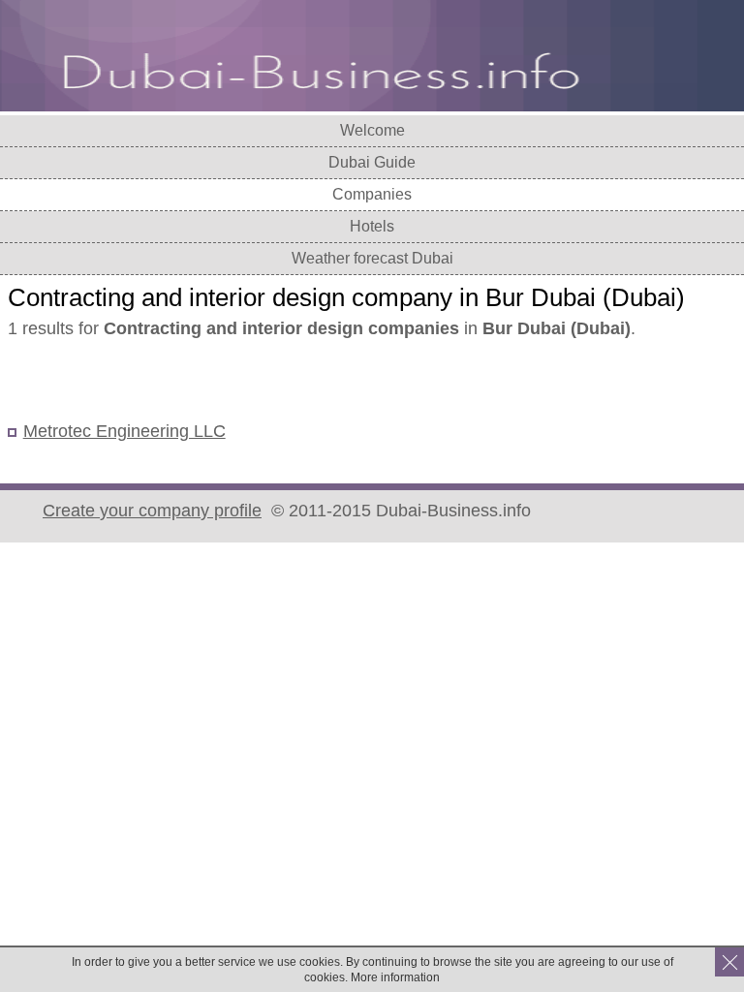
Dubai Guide (372, 162)
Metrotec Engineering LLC (124, 431)
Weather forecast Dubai (372, 258)
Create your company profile (152, 510)
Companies (372, 194)
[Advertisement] (234, 382)
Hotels (372, 226)
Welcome (372, 130)
